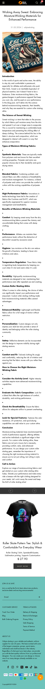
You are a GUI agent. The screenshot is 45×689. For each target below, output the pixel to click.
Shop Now (22, 566)
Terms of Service (29, 626)
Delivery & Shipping (30, 612)
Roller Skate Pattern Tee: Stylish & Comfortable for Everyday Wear (22, 545)
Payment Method (29, 630)
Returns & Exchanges (30, 615)
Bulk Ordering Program (10, 619)
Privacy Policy (28, 619)
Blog (3, 615)
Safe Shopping (28, 623)
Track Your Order (8, 612)
